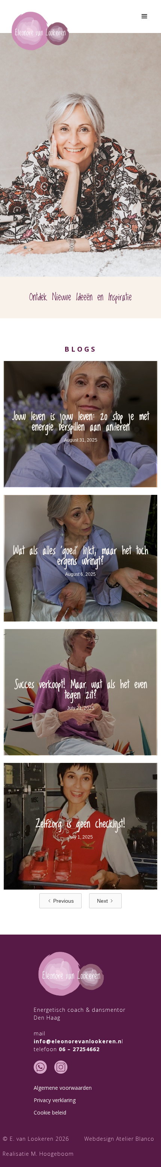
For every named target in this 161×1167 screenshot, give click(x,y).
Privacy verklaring (55, 1100)
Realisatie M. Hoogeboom (38, 1153)
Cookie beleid (50, 1112)
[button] (145, 16)
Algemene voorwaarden (63, 1087)
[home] (40, 31)
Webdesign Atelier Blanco (119, 1138)
